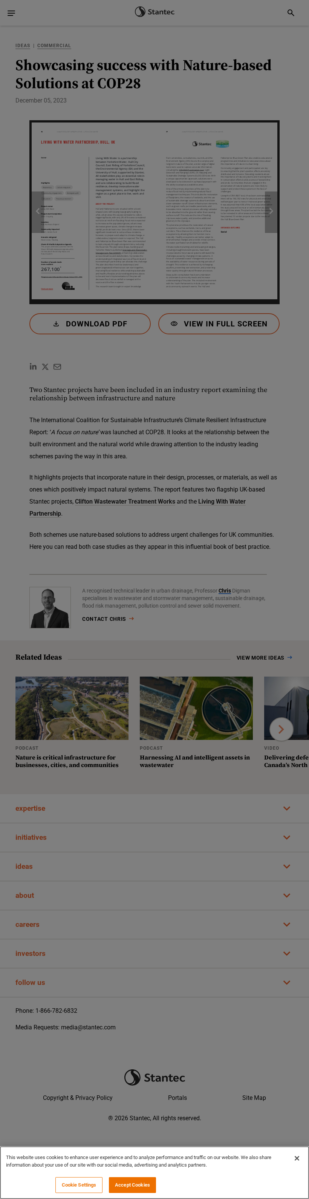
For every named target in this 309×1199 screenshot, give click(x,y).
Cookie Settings (79, 1185)
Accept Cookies (132, 1185)
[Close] (297, 1158)
